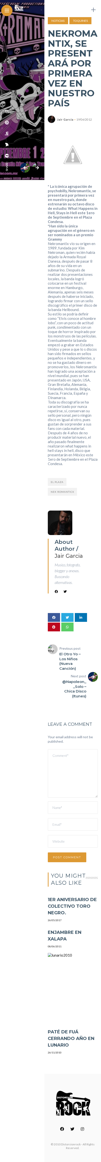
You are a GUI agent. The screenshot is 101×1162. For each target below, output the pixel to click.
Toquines (80, 20)
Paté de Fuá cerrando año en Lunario (71, 1038)
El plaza (57, 481)
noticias (57, 20)
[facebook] (6, 156)
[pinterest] (6, 122)
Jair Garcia (65, 119)
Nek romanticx (62, 491)
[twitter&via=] (6, 144)
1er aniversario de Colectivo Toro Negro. (72, 906)
